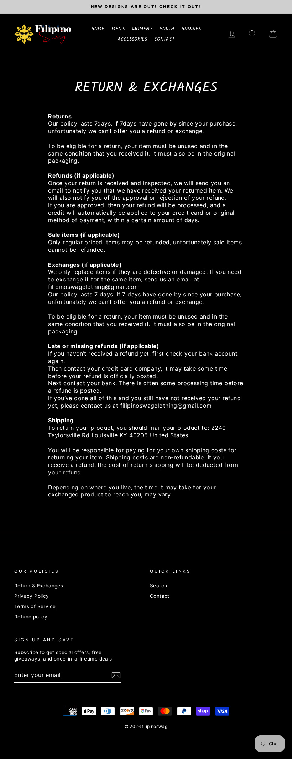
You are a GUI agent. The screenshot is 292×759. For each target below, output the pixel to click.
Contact (160, 596)
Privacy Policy (31, 596)
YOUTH (167, 29)
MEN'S (118, 29)
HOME (97, 29)
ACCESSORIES (132, 39)
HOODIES (191, 29)
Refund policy (30, 617)
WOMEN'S (142, 29)
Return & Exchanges (38, 586)
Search (158, 586)
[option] (146, 7)
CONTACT (164, 39)
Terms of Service (35, 606)
